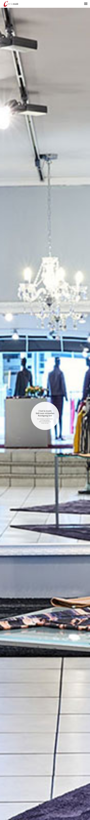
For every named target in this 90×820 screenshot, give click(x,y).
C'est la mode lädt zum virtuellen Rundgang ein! (45, 413)
